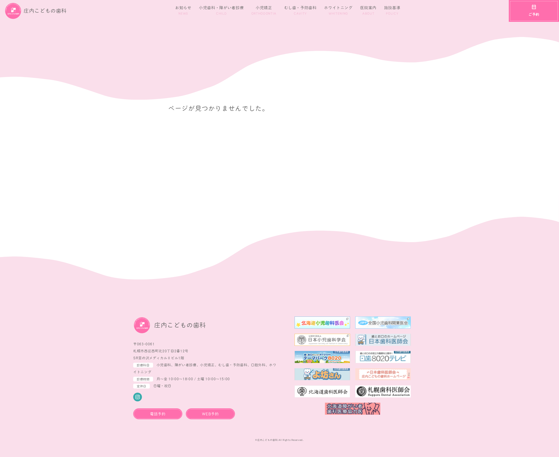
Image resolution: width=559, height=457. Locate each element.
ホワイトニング (338, 10)
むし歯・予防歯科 (300, 10)
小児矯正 (263, 10)
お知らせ (183, 10)
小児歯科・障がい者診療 (221, 10)
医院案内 (368, 10)
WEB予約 (210, 414)
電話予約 (158, 414)
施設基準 (392, 10)
